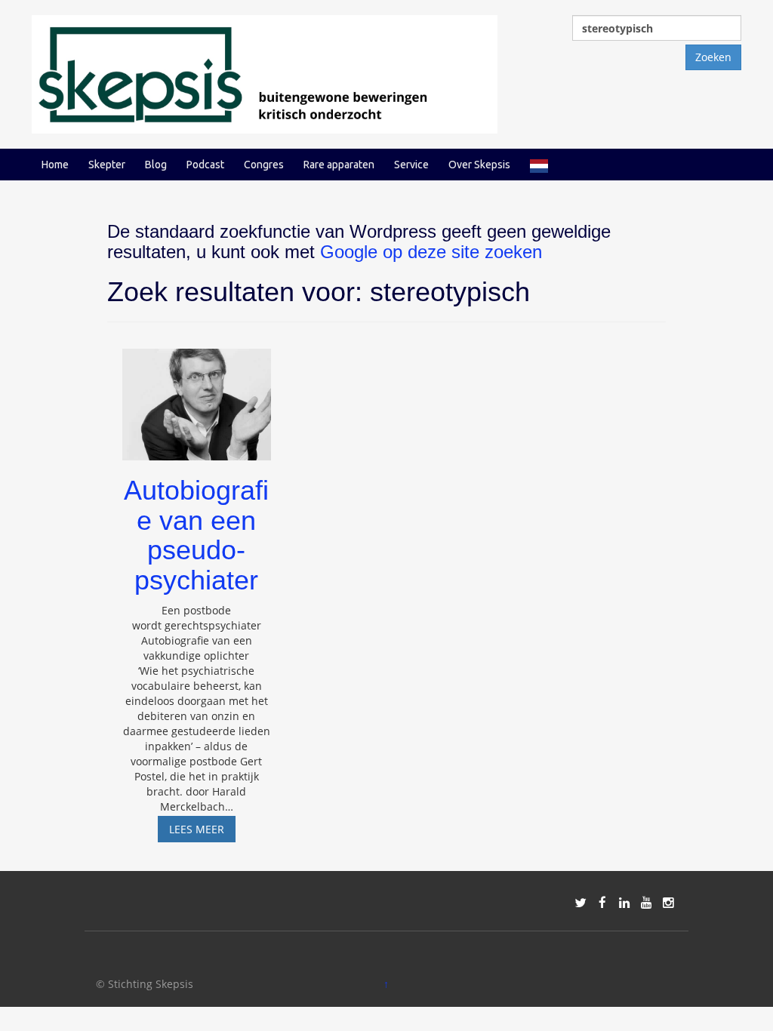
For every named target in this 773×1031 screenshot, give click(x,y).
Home (55, 164)
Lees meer (202, 831)
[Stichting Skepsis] (264, 73)
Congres (264, 164)
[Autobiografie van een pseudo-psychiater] (196, 397)
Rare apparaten (338, 164)
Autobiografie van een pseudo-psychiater (196, 535)
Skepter (106, 164)
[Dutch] (539, 164)
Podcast (205, 164)
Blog (156, 164)
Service (411, 164)
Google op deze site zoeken (431, 252)
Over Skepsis (479, 164)
